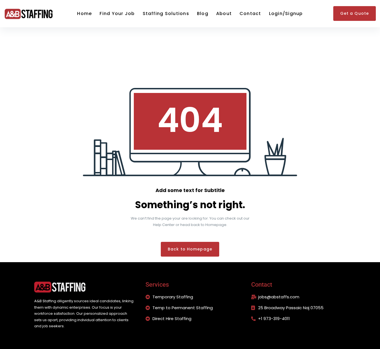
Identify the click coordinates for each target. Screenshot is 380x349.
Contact (250, 13)
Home (84, 13)
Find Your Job (117, 13)
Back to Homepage (190, 249)
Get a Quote (354, 13)
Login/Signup (286, 13)
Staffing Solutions (166, 13)
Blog (202, 13)
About (224, 13)
